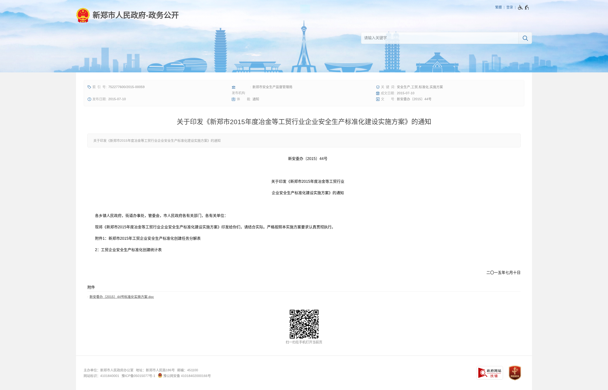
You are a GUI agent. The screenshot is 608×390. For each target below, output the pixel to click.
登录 (509, 7)
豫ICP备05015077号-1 (138, 376)
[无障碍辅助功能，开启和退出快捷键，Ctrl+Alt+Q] (524, 7)
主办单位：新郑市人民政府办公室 (108, 370)
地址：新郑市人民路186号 (155, 370)
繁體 (498, 7)
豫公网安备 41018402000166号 (186, 376)
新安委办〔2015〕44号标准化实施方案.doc (122, 297)
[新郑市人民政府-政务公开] (127, 15)
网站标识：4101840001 (101, 376)
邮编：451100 (187, 370)
